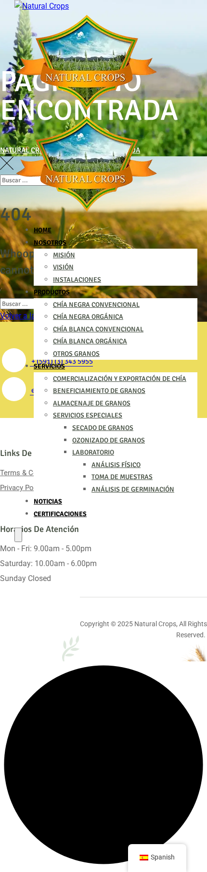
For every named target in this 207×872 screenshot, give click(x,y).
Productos (52, 292)
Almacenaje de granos (91, 403)
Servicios (49, 366)
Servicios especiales (87, 415)
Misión (64, 255)
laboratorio (93, 452)
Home (43, 230)
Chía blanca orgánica (90, 341)
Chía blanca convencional (98, 329)
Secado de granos (102, 428)
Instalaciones (77, 280)
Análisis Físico (116, 465)
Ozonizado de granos (108, 440)
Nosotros (50, 243)
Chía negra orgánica (88, 317)
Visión (63, 267)
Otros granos (76, 354)
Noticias (48, 501)
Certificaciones (60, 514)
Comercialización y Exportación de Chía (119, 379)
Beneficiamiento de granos (99, 391)
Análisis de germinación (132, 489)
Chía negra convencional (96, 305)
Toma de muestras (122, 477)
